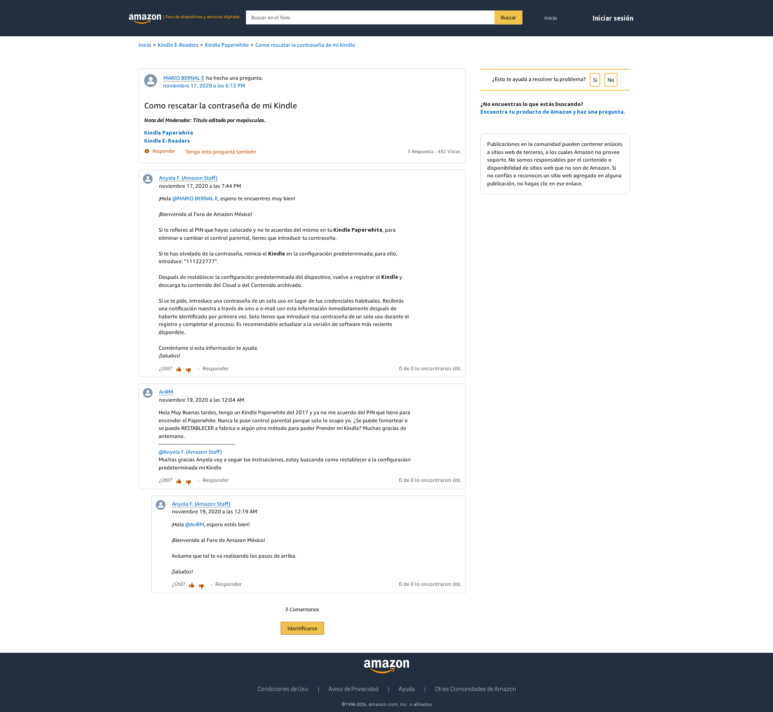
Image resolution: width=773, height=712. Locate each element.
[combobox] (384, 17)
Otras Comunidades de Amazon (475, 689)
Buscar (508, 17)
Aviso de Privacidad (353, 689)
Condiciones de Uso (282, 689)
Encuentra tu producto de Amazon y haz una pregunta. (552, 111)
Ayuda (407, 689)
